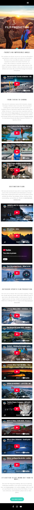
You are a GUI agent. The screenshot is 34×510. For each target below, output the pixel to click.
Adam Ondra (15, 113)
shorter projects (29, 116)
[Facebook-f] (13, 507)
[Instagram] (17, 507)
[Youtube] (21, 507)
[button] (27, 2)
